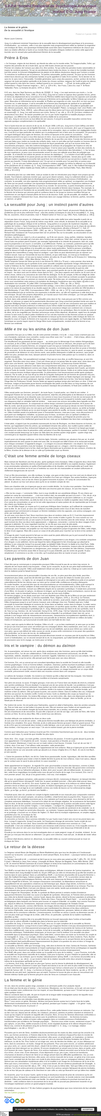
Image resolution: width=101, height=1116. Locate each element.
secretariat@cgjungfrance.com (86, 1114)
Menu (50, 20)
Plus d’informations (71, 1109)
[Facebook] (7, 1101)
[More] (22, 1101)
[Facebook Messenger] (12, 1101)
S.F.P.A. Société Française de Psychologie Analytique (50, 6)
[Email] (17, 1101)
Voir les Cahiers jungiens (14, 1092)
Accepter (88, 1109)
